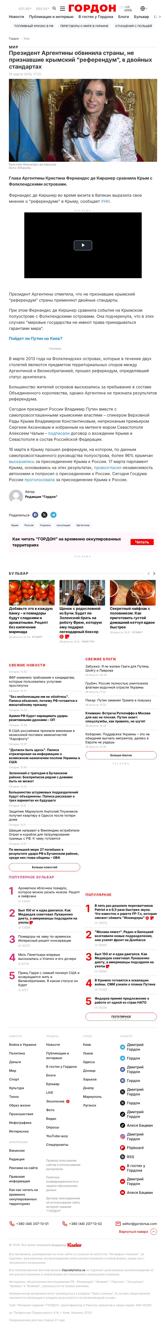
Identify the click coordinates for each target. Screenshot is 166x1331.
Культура (16, 1088)
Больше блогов (121, 755)
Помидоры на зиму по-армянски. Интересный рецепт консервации (45, 938)
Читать (142, 542)
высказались (21, 461)
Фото (50, 1110)
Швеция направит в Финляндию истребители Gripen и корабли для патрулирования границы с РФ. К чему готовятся (44, 834)
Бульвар (141, 17)
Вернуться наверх (133, 1232)
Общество (88, 641)
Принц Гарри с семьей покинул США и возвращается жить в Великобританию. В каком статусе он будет (48, 979)
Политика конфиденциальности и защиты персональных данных (62, 1183)
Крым (14, 525)
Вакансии (17, 1150)
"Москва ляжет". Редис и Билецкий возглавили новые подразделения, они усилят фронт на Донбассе (124, 936)
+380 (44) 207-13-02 (85, 1224)
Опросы (52, 1127)
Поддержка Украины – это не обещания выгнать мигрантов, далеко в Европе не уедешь (117, 738)
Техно (14, 1097)
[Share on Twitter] (44, 515)
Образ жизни (19, 1105)
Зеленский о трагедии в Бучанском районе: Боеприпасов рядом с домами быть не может (41, 777)
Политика (17, 1053)
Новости (16, 17)
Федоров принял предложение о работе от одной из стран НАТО (122, 1000)
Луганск (89, 1105)
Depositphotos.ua (73, 1270)
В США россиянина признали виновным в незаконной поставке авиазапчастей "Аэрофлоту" (42, 735)
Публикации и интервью (51, 17)
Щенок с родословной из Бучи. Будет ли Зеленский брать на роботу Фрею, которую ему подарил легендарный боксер (81, 620)
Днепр (88, 1088)
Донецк (89, 1071)
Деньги (15, 1062)
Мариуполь (92, 1097)
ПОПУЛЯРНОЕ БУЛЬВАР (31, 877)
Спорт (14, 1079)
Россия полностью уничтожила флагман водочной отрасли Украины (116, 685)
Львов (88, 1053)
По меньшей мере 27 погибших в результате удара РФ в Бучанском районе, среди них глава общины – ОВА (44, 853)
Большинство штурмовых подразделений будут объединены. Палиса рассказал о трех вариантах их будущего (43, 796)
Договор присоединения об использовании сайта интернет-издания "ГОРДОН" (63, 1204)
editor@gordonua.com (139, 1224)
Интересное (19, 1131)
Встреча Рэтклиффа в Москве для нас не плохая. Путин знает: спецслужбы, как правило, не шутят (118, 717)
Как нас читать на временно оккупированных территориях (23, 1197)
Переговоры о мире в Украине (84, 26)
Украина (45, 525)
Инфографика (20, 1123)
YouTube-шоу (57, 1136)
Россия (29, 525)
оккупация (63, 525)
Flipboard (135, 1148)
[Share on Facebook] (35, 515)
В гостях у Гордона (96, 17)
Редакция (16, 1159)
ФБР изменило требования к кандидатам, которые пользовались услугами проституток (42, 681)
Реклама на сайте (23, 1168)
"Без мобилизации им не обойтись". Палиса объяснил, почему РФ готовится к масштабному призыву (43, 701)
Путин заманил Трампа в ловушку (118, 700)
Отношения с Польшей (133, 26)
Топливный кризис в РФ (33, 26)
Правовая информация (19, 1178)
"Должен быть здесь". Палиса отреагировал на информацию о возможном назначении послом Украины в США (44, 756)
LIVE (49, 1093)
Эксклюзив (55, 1101)
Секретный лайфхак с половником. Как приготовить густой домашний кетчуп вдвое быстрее (132, 617)
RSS (130, 1157)
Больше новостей (44, 867)
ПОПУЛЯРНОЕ (98, 895)
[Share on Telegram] (53, 515)
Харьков (90, 1079)
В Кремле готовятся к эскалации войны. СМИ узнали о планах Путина (125, 982)
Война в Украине (22, 1045)
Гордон (14, 38)
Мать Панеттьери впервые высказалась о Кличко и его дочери (47, 957)
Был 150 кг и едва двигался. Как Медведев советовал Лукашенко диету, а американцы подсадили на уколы (124, 960)
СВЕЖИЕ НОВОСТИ (27, 665)
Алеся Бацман (140, 1125)
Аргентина (83, 525)
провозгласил (108, 467)
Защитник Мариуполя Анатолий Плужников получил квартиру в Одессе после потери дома (43, 815)
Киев (87, 1045)
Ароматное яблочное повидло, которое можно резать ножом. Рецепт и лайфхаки (49, 892)
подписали (59, 433)
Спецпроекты (57, 1145)
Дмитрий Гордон (135, 1047)
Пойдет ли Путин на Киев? (35, 338)
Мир (27, 38)
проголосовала (39, 479)
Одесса (89, 1062)
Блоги (123, 17)
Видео (51, 1119)
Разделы (52, 1036)
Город (87, 1036)
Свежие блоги (100, 659)
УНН (105, 201)
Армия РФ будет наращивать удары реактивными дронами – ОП (38, 718)
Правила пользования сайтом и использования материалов (63, 1165)
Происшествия (21, 1114)
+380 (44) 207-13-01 (32, 1224)
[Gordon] (92, 8)
